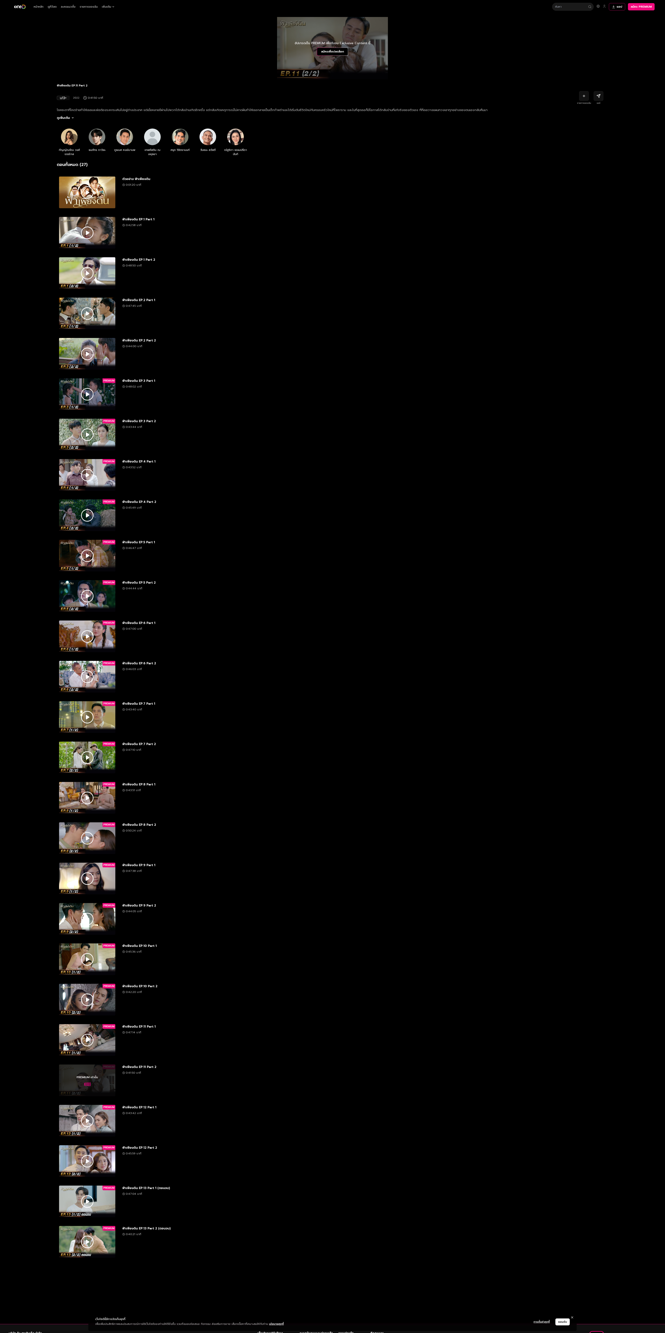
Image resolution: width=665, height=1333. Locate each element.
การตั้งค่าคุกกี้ (542, 1322)
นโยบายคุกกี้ (276, 1324)
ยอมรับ (562, 1322)
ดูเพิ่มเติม (63, 117)
